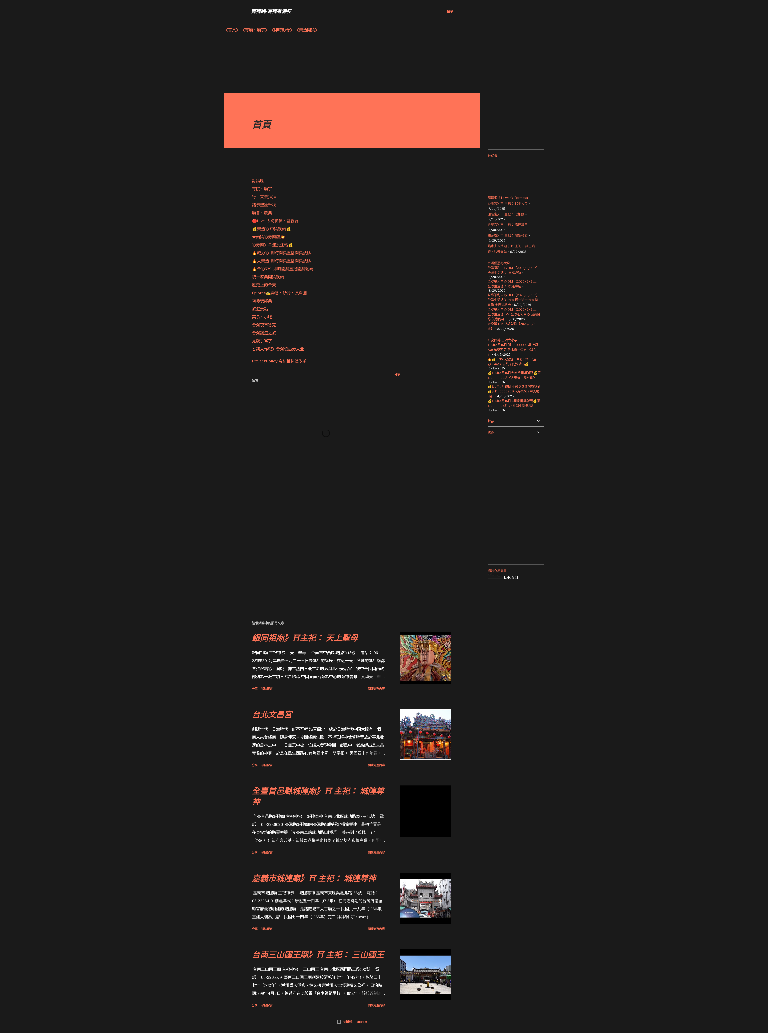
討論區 (258, 180)
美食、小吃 (262, 316)
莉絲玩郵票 (262, 300)
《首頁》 (232, 29)
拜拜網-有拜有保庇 (271, 11)
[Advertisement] (344, 65)
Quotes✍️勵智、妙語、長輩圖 (279, 292)
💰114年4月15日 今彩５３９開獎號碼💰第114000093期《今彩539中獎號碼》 (514, 391)
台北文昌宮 (272, 714)
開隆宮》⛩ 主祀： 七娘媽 (506, 214)
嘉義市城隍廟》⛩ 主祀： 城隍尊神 (314, 878)
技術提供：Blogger (354, 1022)
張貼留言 (267, 688)
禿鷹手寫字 (262, 340)
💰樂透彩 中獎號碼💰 (271, 228)
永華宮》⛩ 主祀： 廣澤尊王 (508, 225)
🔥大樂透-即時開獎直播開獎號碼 (281, 260)
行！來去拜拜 (264, 196)
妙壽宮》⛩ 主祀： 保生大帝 (508, 204)
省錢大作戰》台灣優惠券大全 (278, 348)
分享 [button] (397, 374)
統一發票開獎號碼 (268, 276)
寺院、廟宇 (262, 188)
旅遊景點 (260, 308)
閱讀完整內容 (376, 688)
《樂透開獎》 (307, 29)
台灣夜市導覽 (264, 324)
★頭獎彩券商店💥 (269, 236)
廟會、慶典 (262, 212)
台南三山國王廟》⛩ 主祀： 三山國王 (318, 954)
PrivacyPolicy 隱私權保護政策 (279, 360)
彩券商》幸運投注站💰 (272, 244)
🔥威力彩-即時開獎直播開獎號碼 (281, 252)
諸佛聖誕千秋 (264, 204)
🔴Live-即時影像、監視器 (275, 220)
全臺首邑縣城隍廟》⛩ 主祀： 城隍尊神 (318, 796)
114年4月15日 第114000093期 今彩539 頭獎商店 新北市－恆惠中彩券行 (513, 349)
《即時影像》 (282, 29)
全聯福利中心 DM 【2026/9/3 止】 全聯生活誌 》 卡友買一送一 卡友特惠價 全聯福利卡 (513, 300)
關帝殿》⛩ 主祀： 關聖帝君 (508, 235)
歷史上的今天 (264, 284)
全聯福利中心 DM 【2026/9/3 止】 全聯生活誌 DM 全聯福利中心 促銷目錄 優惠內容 (514, 314)
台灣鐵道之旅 (264, 332)
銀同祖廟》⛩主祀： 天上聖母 (305, 637)
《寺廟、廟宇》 (255, 29)
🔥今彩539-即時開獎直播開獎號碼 (282, 268)
